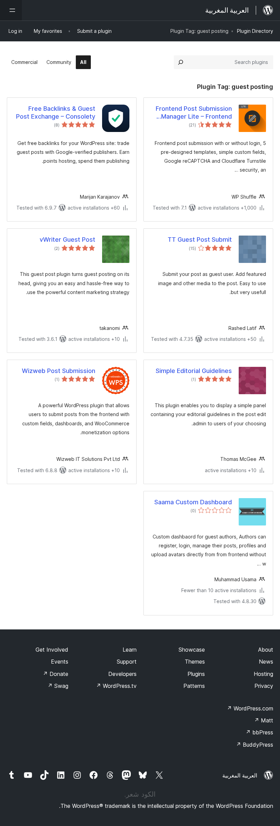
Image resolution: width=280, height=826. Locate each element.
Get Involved (52, 649)
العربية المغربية (239, 775)
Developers (122, 673)
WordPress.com (250, 708)
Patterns (194, 685)
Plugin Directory (255, 31)
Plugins (196, 673)
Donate (55, 673)
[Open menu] (11, 10)
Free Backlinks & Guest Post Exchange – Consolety (55, 112)
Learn (130, 649)
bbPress (259, 732)
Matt (263, 720)
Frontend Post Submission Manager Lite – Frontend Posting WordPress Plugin (194, 113)
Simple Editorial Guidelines (194, 370)
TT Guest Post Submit (200, 239)
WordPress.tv (116, 685)
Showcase (192, 649)
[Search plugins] (180, 62)
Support (127, 661)
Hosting (263, 673)
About (265, 649)
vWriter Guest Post (67, 239)
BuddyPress (254, 744)
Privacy (263, 685)
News (266, 661)
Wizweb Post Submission (58, 370)
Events (59, 661)
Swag (57, 685)
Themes (195, 661)
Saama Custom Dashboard (193, 502)
